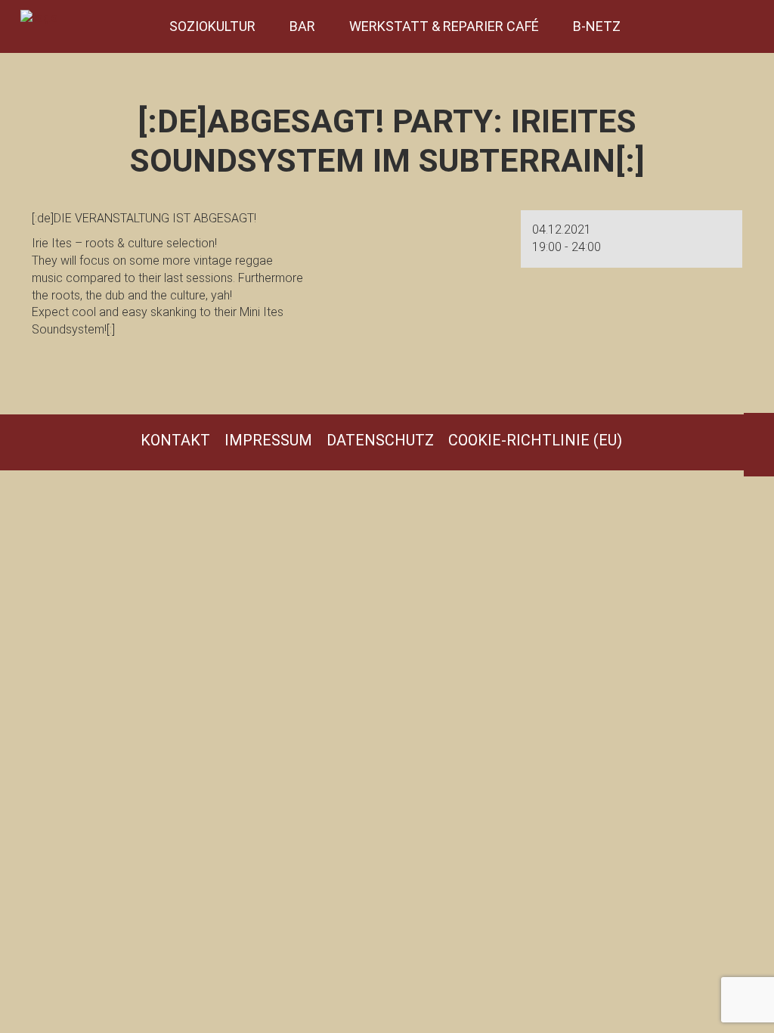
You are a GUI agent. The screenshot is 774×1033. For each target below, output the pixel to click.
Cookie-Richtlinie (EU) (535, 440)
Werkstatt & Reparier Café (444, 26)
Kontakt (175, 440)
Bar (302, 26)
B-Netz (597, 26)
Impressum (268, 440)
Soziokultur (212, 26)
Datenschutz (380, 440)
